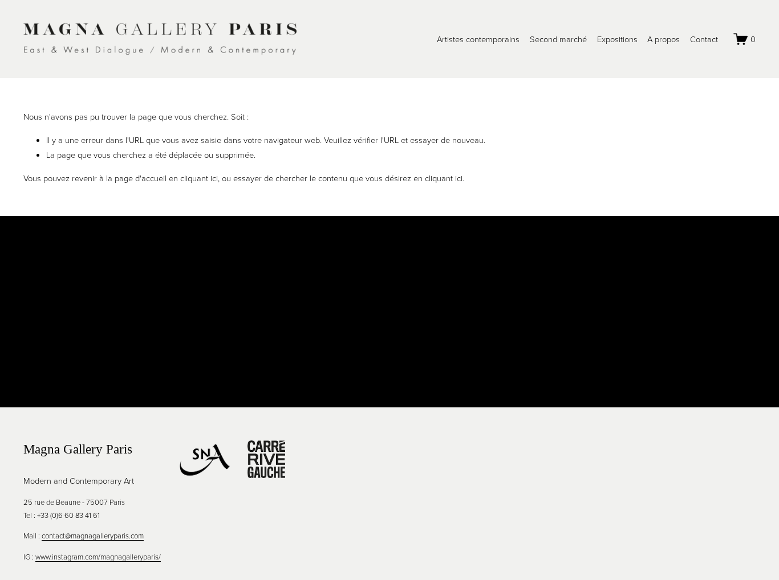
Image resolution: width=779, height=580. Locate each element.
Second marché (558, 38)
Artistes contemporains (478, 38)
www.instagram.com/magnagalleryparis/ (98, 557)
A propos (663, 38)
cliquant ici (199, 177)
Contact (704, 38)
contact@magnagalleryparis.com (93, 535)
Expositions (617, 38)
